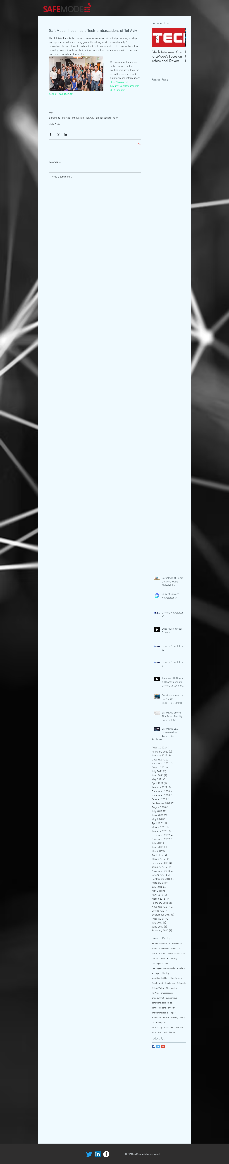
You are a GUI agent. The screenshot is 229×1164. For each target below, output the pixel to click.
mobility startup (178, 1017)
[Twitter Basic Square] (158, 1046)
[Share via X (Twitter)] (58, 134)
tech (115, 117)
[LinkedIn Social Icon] (98, 1154)
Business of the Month (169, 953)
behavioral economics (162, 1003)
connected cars (159, 1008)
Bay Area (175, 948)
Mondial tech (176, 978)
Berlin (154, 953)
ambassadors (103, 117)
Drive (162, 958)
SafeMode (54, 117)
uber (160, 1032)
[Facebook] (106, 1154)
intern (166, 1017)
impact (173, 1013)
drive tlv (171, 1008)
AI (169, 943)
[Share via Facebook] (50, 134)
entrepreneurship (160, 1013)
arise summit (158, 998)
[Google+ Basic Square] (163, 1046)
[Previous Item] (156, 37)
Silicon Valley (158, 988)
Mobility (165, 973)
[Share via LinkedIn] (65, 134)
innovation (78, 117)
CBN (183, 953)
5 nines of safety (159, 943)
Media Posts (54, 124)
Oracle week (157, 983)
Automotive (164, 948)
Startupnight (171, 988)
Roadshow (170, 983)
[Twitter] (89, 1154)
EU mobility (172, 958)
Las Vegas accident (160, 963)
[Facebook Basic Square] (153, 1046)
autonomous (171, 998)
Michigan (156, 973)
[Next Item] (181, 37)
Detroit (155, 958)
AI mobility (177, 943)
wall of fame (169, 1032)
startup (66, 117)
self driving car (159, 1022)
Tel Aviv (90, 117)
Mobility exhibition (160, 978)
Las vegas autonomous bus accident (168, 968)
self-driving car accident (163, 1027)
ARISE (154, 948)
